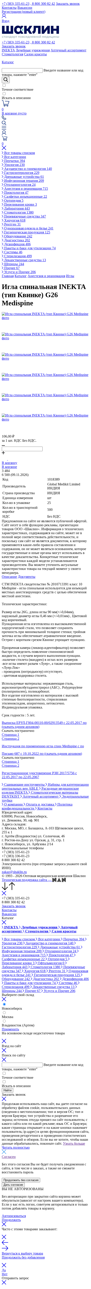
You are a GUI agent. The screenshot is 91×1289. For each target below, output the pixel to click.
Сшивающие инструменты (24, 784)
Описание (9, 577)
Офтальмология (50, 963)
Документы (26, 577)
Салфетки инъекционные (25, 196)
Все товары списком (19, 153)
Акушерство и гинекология (27, 169)
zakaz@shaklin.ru (14, 872)
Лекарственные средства (24, 260)
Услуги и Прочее (19, 272)
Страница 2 (10, 738)
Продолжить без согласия (21, 1180)
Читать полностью (16, 1147)
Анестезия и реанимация (25, 188)
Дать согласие (13, 1184)
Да (4, 1270)
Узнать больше (74, 1143)
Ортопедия (13, 200)
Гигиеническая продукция (26, 232)
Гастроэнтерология (21, 173)
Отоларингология (19, 184)
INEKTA (8, 50)
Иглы (70, 276)
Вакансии (24, 7)
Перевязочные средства (24, 216)
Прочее (11, 268)
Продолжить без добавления (23, 1257)
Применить (10, 1029)
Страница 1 (10, 735)
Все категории (14, 157)
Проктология (15, 192)
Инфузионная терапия (23, 180)
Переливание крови (20, 204)
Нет (5, 1274)
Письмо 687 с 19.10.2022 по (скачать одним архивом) (42, 753)
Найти (7, 1090)
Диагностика (16, 240)
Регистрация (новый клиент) (23, 11)
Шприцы (13, 264)
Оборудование (17, 236)
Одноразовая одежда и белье (28, 228)
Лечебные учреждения (33, 50)
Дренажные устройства (23, 177)
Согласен (9, 1157)
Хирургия (14, 220)
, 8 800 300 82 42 (42, 4)
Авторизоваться (14, 1216)
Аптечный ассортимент (68, 50)
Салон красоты (35, 54)
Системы (12, 252)
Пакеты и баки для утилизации (29, 248)
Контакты (9, 7)
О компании (13, 804)
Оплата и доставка (40, 804)
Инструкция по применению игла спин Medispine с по (43, 746)
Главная (8, 276)
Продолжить (11, 1220)
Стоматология (12, 54)
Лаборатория (16, 208)
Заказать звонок (68, 4)
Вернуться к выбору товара (22, 1253)
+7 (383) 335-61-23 (15, 4)
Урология (14, 165)
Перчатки (14, 161)
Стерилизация (17, 256)
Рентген (12, 224)
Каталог (21, 276)
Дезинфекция (17, 244)
